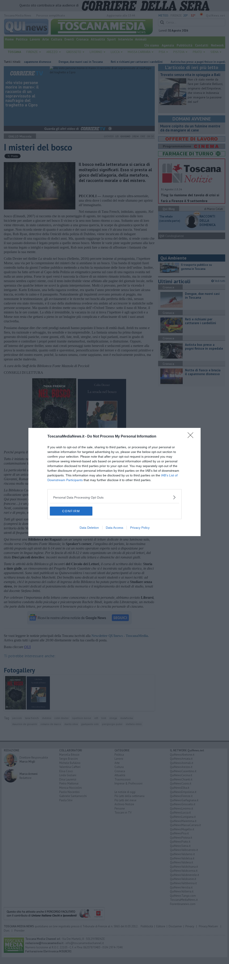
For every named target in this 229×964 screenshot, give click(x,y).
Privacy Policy (140, 527)
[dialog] (114, 482)
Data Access (114, 527)
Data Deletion (89, 527)
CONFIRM (71, 511)
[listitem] (114, 497)
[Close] (192, 436)
